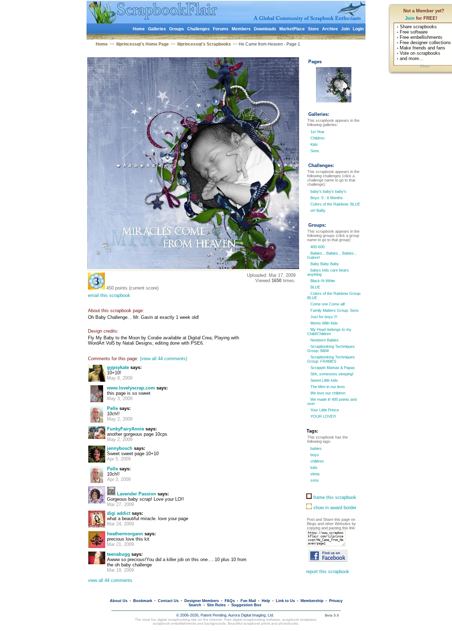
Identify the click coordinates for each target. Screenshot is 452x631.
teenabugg (118, 554)
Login (358, 28)
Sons (314, 151)
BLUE (314, 287)
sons (314, 480)
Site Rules (216, 605)
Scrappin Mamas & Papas (332, 367)
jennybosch (119, 448)
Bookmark (142, 601)
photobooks (288, 623)
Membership (312, 601)
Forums (220, 28)
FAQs (230, 601)
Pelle (112, 408)
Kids (314, 144)
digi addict (118, 513)
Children (317, 138)
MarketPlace (292, 28)
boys (314, 455)
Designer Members (201, 601)
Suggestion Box (246, 605)
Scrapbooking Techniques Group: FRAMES (331, 359)
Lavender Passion (136, 493)
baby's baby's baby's (327, 191)
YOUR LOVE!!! (322, 416)
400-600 (317, 247)
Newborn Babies (324, 340)
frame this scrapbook (334, 497)
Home (139, 28)
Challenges (198, 28)
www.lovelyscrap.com (131, 388)
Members (241, 28)
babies (315, 448)
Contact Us (168, 601)
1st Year (317, 132)
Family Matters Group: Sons (334, 310)
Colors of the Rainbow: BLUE (334, 204)
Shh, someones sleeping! (331, 374)
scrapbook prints (256, 623)
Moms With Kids (323, 323)
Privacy (336, 601)
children (316, 461)
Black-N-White (322, 281)
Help (266, 601)
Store (313, 28)
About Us (118, 601)
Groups (176, 28)
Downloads (265, 28)
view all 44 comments (110, 580)
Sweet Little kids (323, 380)
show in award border (334, 507)
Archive (330, 28)
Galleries (157, 28)
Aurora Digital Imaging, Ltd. (251, 615)
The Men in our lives (327, 387)
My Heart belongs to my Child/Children (329, 331)
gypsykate (118, 367)
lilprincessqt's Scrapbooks (204, 44)
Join (410, 18)
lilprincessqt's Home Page (142, 44)
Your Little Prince (324, 410)
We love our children (327, 393)
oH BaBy (317, 210)
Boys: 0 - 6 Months (326, 198)
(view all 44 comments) (163, 358)
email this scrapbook (109, 295)
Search (195, 605)
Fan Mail (248, 601)
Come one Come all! (327, 304)
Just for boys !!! (323, 317)
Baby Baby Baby (324, 264)
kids (313, 467)
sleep (314, 474)
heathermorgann (125, 533)
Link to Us (285, 601)
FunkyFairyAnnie (125, 428)
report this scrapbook (327, 571)
